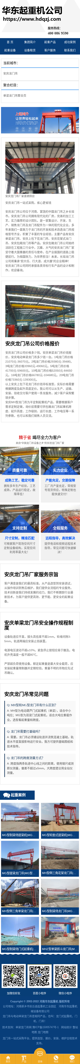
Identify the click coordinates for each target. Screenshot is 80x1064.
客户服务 (50, 50)
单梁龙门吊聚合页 (14, 95)
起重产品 (50, 42)
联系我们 (70, 50)
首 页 (10, 42)
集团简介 (30, 42)
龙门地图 (43, 1032)
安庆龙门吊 (10, 73)
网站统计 (66, 1027)
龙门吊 (7, 1016)
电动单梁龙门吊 (22, 1016)
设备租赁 (30, 50)
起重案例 (18, 795)
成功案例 (70, 42)
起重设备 (10, 50)
